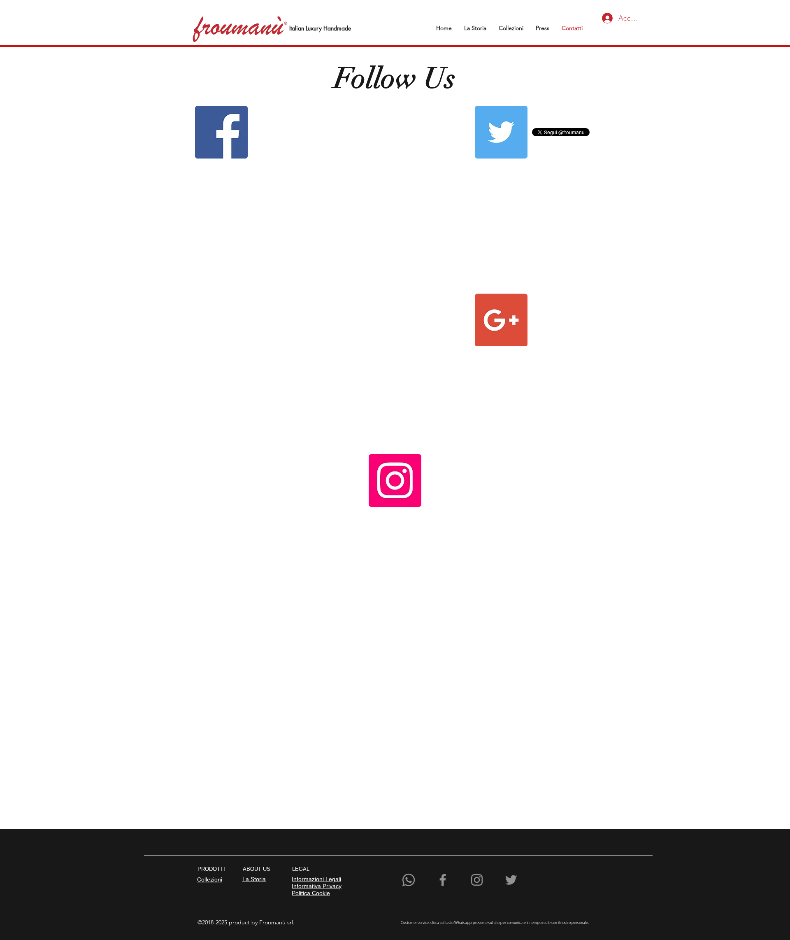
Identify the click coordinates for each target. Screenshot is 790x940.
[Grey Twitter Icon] (511, 880)
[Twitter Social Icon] (501, 132)
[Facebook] (443, 880)
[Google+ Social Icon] (501, 320)
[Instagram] (477, 880)
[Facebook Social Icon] (221, 132)
